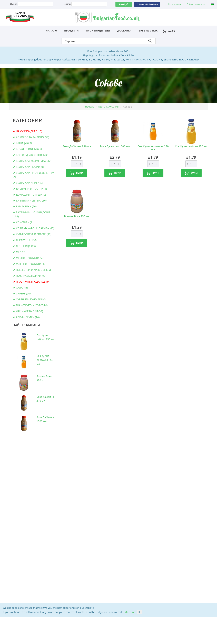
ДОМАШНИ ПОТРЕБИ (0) (31, 194)
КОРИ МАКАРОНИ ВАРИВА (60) (35, 228)
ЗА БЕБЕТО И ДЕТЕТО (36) (31, 200)
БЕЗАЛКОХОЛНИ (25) (29, 149)
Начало (51, 30)
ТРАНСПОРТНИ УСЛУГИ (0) (32, 305)
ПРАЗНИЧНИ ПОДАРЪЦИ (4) (33, 281)
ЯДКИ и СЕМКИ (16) (28, 317)
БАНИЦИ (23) (24, 143)
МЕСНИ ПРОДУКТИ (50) (30, 258)
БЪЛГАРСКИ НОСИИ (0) (30, 166)
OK (139, 612)
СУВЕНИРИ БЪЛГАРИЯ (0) (31, 299)
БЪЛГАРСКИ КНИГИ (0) (29, 182)
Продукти (71, 30)
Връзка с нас (148, 30)
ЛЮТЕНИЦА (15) (26, 246)
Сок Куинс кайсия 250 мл (191, 146)
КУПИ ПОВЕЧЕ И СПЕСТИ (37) (33, 234)
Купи (79, 173)
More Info (130, 612)
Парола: (67, 3)
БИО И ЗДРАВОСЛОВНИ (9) (32, 155)
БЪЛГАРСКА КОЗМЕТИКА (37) (33, 161)
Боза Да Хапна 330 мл (77, 146)
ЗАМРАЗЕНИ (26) (26, 206)
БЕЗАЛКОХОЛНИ (108, 106)
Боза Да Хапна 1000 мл (115, 146)
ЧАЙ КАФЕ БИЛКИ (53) (29, 311)
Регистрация (174, 4)
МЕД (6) (20, 252)
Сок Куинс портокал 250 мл (44, 360)
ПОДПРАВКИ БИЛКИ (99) (31, 275)
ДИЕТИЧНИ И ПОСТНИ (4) (31, 188)
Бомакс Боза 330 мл (77, 216)
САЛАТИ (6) (22, 287)
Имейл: (13, 3)
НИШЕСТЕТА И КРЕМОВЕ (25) (33, 269)
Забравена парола (196, 4)
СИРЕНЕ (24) (23, 293)
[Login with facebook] (147, 4)
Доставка (124, 30)
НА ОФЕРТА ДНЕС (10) (29, 131)
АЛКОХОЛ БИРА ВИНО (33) (32, 137)
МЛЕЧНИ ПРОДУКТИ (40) (31, 263)
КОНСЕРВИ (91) (25, 222)
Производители (98, 30)
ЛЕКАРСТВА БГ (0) (26, 240)
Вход (122, 4)
